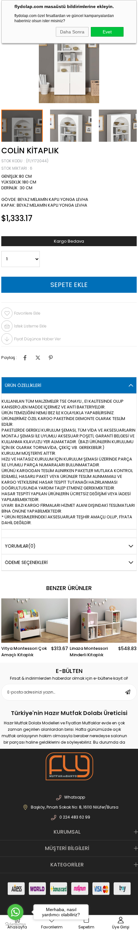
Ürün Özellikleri (23, 385)
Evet (107, 31)
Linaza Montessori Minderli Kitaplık (89, 651)
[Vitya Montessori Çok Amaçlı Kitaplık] (34, 620)
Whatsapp (74, 797)
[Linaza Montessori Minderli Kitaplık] (103, 620)
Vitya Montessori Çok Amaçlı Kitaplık (24, 651)
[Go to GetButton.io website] (15, 924)
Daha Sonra (72, 31)
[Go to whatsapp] (15, 912)
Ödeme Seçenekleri (26, 562)
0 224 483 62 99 (74, 817)
